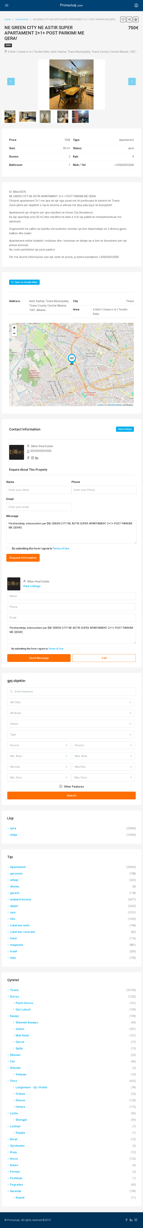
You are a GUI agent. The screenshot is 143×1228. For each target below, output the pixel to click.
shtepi (14, 880)
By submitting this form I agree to (40, 548)
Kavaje (14, 1016)
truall (13, 951)
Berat (13, 1139)
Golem (20, 1029)
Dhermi (20, 1100)
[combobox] (70, 702)
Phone (76, 482)
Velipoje (21, 1074)
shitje (13, 834)
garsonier (16, 873)
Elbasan (15, 1055)
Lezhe (14, 1113)
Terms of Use (61, 548)
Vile (12, 919)
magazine (16, 945)
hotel (13, 938)
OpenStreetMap (114, 404)
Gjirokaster (17, 1145)
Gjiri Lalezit (23, 1009)
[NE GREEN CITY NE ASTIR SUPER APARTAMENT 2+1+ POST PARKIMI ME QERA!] (72, 359)
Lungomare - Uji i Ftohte (31, 1087)
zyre (13, 912)
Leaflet (100, 404)
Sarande (15, 1191)
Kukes (14, 1165)
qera (8, 45)
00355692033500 (40, 451)
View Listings (125, 429)
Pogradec (16, 1184)
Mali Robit (22, 1035)
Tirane (14, 990)
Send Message (39, 658)
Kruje (13, 1152)
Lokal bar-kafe (20, 925)
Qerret (20, 1042)
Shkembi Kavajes (27, 1022)
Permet (15, 1171)
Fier (12, 1061)
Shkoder (15, 1068)
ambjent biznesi (20, 899)
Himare (20, 1106)
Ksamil (20, 1197)
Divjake (20, 1132)
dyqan (14, 906)
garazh (14, 893)
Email (10, 499)
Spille (19, 1048)
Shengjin (21, 1119)
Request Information (23, 557)
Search (71, 795)
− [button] (14, 333)
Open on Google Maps (26, 282)
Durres (14, 996)
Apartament (18, 867)
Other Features (73, 786)
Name (10, 482)
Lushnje (15, 1126)
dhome (14, 886)
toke (13, 957)
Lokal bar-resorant (22, 932)
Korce (14, 1158)
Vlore (13, 1081)
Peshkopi (16, 1178)
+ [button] (14, 327)
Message (12, 516)
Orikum (20, 1094)
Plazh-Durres (24, 1003)
